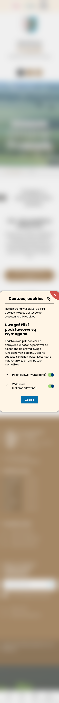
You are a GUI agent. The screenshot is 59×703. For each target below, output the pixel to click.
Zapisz (29, 400)
